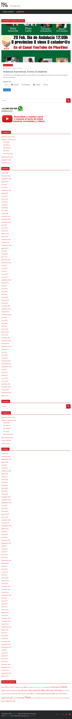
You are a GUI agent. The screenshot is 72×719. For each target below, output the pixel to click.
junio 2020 (4, 205)
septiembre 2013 (6, 366)
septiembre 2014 (6, 346)
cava (42, 687)
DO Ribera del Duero (46, 690)
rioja (53, 693)
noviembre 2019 (6, 219)
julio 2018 (4, 251)
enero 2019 (4, 236)
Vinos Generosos (8, 153)
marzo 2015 (4, 329)
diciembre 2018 (6, 239)
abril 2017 (4, 271)
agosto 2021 (4, 193)
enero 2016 (4, 303)
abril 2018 (4, 257)
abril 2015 (4, 326)
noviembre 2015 (6, 309)
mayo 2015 (4, 323)
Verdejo (52, 698)
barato (21, 687)
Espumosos (6, 142)
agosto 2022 (4, 182)
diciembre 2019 (6, 216)
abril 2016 (4, 294)
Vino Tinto (6, 151)
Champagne (46, 687)
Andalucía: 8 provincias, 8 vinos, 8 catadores (25, 71)
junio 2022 (4, 187)
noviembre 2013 (6, 364)
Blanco (26, 687)
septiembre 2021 (6, 190)
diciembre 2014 (6, 338)
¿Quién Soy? (20, 12)
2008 (2, 687)
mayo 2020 (4, 208)
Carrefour (38, 687)
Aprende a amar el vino (8, 137)
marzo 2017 (4, 274)
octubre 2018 (5, 242)
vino (55, 698)
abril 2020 (4, 210)
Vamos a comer (5, 163)
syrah (14, 698)
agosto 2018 (4, 248)
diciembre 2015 (6, 306)
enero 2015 (4, 335)
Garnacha (24, 693)
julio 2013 (4, 369)
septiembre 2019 (6, 222)
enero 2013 (4, 381)
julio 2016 (4, 286)
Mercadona (41, 694)
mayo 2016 (4, 291)
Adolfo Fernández (18, 68)
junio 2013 (4, 372)
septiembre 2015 (6, 314)
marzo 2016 (4, 297)
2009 (6, 687)
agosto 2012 (4, 395)
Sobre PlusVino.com (7, 157)
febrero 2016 (5, 300)
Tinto (28, 697)
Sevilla (60, 693)
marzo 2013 (4, 378)
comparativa (54, 687)
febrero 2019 (5, 234)
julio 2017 (4, 265)
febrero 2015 (5, 332)
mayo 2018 (4, 254)
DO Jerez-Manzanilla (29, 690)
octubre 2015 (5, 312)
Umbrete (37, 698)
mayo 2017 (4, 268)
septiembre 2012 (6, 392)
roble (56, 693)
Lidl (31, 693)
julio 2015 (4, 317)
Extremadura (7, 693)
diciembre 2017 (6, 260)
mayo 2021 (4, 196)
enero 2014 (4, 358)
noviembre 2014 (6, 340)
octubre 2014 (5, 343)
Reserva (48, 693)
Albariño (17, 687)
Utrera (48, 698)
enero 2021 (4, 202)
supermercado (7, 697)
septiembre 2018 (6, 245)
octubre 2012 (5, 390)
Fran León (18, 694)
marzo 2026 (4, 173)
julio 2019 (4, 225)
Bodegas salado (32, 687)
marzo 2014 (4, 355)
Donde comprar (8, 12)
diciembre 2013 (6, 361)
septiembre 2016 (6, 280)
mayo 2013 (4, 375)
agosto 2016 (4, 283)
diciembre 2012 (6, 384)
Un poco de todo (8, 65)
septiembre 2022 (6, 179)
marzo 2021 (4, 199)
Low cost (35, 693)
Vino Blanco (6, 145)
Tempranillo (20, 698)
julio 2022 (4, 184)
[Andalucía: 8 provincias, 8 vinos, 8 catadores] (36, 43)
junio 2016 (4, 288)
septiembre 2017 (6, 262)
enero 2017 (4, 277)
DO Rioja (58, 690)
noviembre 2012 (6, 387)
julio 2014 (4, 352)
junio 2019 (4, 228)
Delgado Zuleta (5, 690)
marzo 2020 (4, 213)
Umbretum (43, 698)
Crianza (63, 686)
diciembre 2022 (6, 176)
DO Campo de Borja (15, 690)
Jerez (28, 693)
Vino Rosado (6, 148)
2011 (13, 687)
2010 (9, 687)
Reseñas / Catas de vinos (8, 139)
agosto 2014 (4, 349)
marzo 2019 (4, 231)
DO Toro (64, 690)
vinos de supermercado (63, 698)
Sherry (64, 693)
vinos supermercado (8, 701)
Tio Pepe (33, 698)
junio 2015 (4, 320)
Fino (13, 694)
